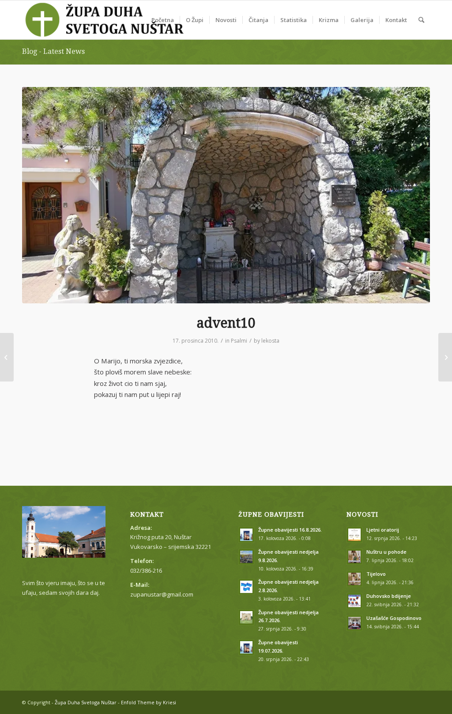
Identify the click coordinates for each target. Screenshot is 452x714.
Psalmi (239, 340)
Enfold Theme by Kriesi (148, 702)
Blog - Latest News (53, 51)
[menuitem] (163, 19)
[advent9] (7, 357)
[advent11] (445, 357)
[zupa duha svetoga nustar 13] (226, 195)
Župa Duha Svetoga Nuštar (86, 702)
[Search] (421, 19)
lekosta (270, 340)
